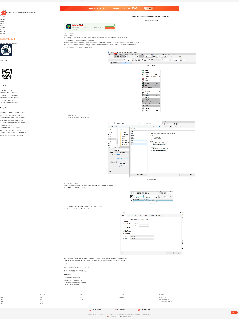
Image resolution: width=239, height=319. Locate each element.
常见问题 (2, 25)
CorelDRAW (5, 3)
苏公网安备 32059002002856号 (126, 316)
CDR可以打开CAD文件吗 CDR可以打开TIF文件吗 (11, 115)
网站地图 (81, 299)
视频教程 (2, 27)
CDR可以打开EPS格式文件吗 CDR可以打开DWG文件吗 (12, 112)
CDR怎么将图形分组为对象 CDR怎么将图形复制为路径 (12, 135)
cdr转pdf (88, 267)
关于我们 (81, 297)
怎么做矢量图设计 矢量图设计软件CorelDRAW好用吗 (11, 120)
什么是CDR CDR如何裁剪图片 (6, 125)
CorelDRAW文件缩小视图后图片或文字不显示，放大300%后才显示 (14, 122)
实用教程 (2, 19)
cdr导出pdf (75, 267)
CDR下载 (1, 299)
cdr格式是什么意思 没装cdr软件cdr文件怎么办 (10, 97)
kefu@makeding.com (165, 299)
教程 (2, 9)
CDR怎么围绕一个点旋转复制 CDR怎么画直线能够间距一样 (13, 132)
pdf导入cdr (79, 267)
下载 (4, 12)
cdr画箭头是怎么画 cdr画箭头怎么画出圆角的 (76, 270)
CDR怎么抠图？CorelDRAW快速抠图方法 (9, 95)
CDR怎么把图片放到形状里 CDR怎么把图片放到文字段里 (12, 117)
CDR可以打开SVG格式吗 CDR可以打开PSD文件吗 (11, 130)
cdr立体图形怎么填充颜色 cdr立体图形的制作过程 (77, 271)
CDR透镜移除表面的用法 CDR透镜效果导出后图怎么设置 (75, 282)
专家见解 (2, 31)
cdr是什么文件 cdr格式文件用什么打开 (8, 92)
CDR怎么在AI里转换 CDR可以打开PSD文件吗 (10, 127)
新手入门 (2, 21)
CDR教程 (1, 303)
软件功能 (1, 297)
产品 (2, 7)
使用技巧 (2, 23)
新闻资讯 (2, 29)
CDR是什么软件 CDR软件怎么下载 (7, 90)
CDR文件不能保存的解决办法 (6, 100)
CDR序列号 (2, 301)
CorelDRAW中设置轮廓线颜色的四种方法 (9, 102)
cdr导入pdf (84, 267)
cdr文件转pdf (69, 267)
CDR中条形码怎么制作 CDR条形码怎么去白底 (73, 280)
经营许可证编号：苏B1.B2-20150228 (123, 314)
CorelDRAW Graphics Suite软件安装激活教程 (72, 277)
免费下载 (110, 25)
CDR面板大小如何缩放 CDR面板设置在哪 (72, 284)
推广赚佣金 (122, 297)
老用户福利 (4, 10)
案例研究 (2, 33)
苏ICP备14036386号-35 (112, 316)
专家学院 (41, 303)
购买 (4, 14)
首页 (2, 6)
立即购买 (110, 28)
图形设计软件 (70, 37)
